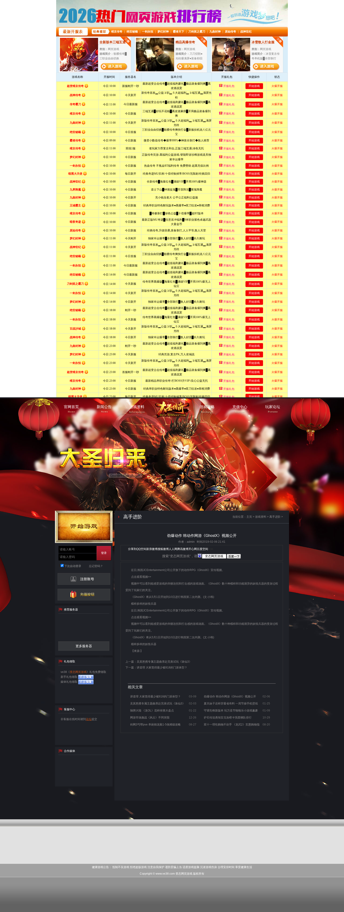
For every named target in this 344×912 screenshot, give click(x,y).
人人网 (173, 549)
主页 (249, 516)
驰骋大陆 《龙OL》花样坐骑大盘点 (152, 710)
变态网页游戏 (78, 672)
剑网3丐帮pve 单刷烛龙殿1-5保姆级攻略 (155, 724)
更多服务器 (84, 646)
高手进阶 (275, 516)
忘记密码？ (96, 566)
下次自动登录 (72, 566)
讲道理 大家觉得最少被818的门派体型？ (162, 667)
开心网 (192, 549)
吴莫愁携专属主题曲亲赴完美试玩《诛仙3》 (164, 661)
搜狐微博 (163, 549)
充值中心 (84, 594)
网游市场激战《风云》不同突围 (149, 717)
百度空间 (202, 549)
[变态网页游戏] (172, 411)
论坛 (88, 719)
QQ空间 (141, 549)
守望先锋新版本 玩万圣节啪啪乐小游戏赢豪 (231, 710)
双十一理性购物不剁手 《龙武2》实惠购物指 (232, 724)
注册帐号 (84, 579)
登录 (104, 553)
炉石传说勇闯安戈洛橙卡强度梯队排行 (228, 717)
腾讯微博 (182, 549)
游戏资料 (260, 516)
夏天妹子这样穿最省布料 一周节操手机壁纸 (231, 703)
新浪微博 (151, 549)
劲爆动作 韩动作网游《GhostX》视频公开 (230, 696)
